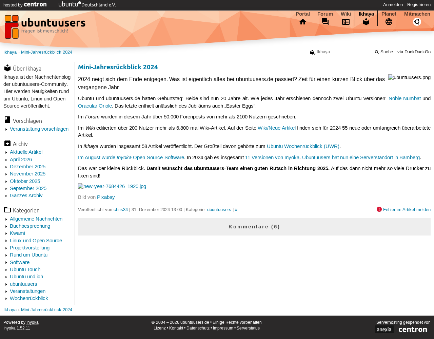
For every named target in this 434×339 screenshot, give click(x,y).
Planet (388, 14)
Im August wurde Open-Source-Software (131, 158)
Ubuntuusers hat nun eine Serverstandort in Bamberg (361, 158)
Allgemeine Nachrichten (36, 219)
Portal (303, 14)
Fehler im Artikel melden (407, 209)
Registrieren (419, 4)
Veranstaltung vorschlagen (39, 129)
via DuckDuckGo (414, 52)
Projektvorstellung (30, 248)
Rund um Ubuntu (28, 255)
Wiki (346, 14)
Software (19, 263)
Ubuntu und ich (26, 277)
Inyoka (32, 322)
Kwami (17, 233)
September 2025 (28, 189)
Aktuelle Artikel (26, 152)
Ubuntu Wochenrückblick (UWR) (303, 147)
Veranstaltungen (27, 291)
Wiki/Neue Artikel (277, 128)
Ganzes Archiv (26, 196)
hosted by (13, 5)
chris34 (121, 209)
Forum (325, 14)
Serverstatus (248, 328)
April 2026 (21, 160)
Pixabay (106, 197)
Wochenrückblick (29, 299)
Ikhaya (366, 14)
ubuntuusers (23, 284)
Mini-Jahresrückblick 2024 (46, 52)
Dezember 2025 (27, 167)
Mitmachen (417, 14)
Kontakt (176, 328)
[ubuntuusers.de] (45, 29)
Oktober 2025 (25, 181)
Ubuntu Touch (25, 270)
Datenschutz (198, 328)
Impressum (223, 328)
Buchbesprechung (30, 226)
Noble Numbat (405, 99)
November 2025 (27, 174)
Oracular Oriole (95, 106)
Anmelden (393, 4)
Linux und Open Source (36, 241)
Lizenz (160, 328)
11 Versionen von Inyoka (272, 158)
